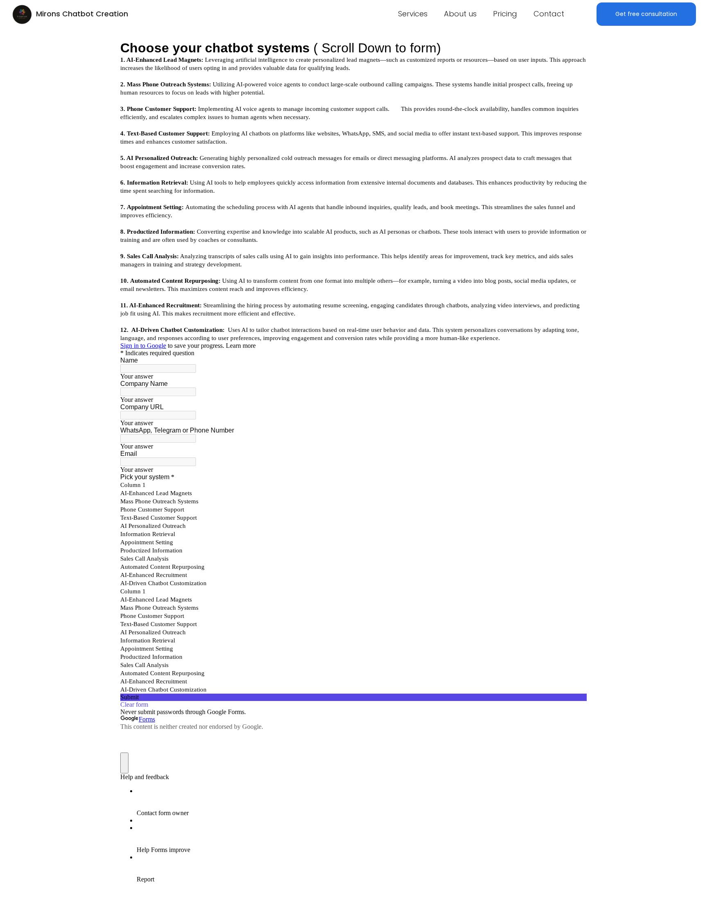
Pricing (505, 14)
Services (413, 14)
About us (460, 14)
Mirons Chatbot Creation (82, 14)
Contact (549, 14)
